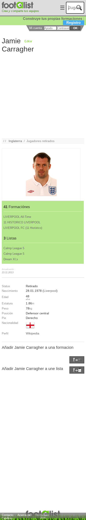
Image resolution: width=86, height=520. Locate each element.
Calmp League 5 (14, 248)
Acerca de (23, 515)
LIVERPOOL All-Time (17, 216)
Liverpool (50, 290)
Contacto (7, 515)
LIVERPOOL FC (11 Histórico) (23, 228)
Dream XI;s (11, 259)
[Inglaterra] (30, 328)
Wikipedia (32, 333)
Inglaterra (15, 141)
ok (75, 28)
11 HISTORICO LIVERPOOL (22, 222)
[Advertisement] (43, 95)
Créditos (7, 518)
